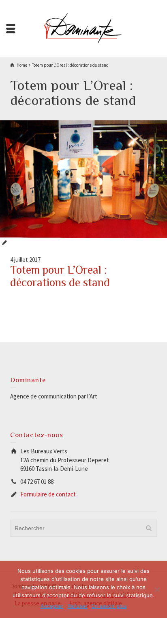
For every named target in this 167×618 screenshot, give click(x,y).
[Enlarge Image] (83, 179)
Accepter (52, 606)
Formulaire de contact (48, 494)
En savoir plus (109, 606)
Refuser (78, 606)
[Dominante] (83, 28)
